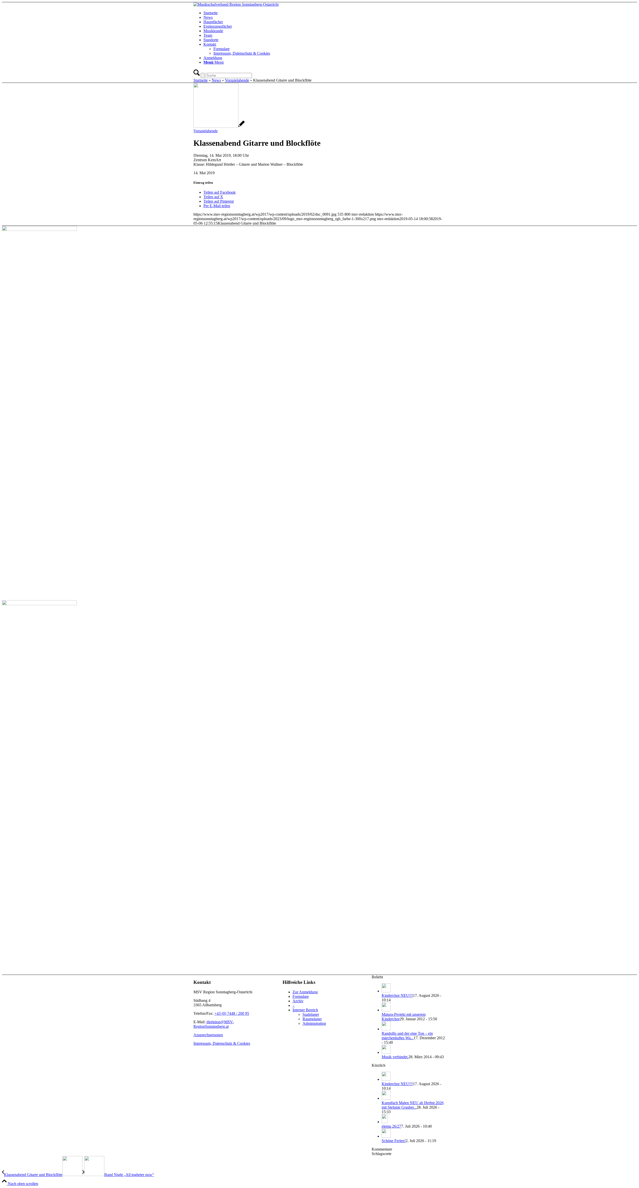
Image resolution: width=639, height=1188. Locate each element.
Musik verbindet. (395, 1057)
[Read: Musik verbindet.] (386, 1052)
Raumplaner (312, 1019)
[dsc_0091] (219, 126)
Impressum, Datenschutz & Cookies (221, 1043)
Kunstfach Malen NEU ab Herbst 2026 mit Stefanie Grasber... (413, 1105)
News (216, 80)
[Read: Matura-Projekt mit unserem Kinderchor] (386, 1010)
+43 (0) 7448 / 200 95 (231, 1013)
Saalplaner (311, 1014)
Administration (314, 1023)
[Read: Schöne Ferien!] (386, 1136)
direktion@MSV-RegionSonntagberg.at (213, 1024)
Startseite (200, 80)
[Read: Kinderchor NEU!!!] (386, 991)
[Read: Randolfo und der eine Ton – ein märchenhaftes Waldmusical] (386, 1029)
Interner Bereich (305, 1010)
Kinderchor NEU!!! (397, 995)
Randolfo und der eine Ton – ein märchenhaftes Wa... (407, 1035)
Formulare (301, 996)
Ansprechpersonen (208, 1035)
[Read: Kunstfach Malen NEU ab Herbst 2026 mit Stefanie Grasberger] (386, 1098)
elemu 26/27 (391, 1126)
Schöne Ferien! (394, 1141)
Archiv (298, 1001)
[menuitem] (324, 13)
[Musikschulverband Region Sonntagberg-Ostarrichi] (236, 4)
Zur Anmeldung (305, 992)
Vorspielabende (237, 80)
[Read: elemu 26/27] (385, 1122)
